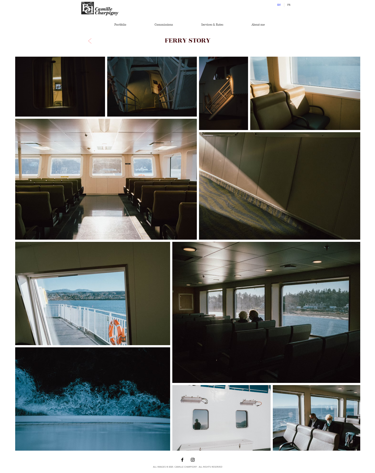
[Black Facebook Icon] (182, 459)
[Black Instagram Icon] (192, 459)
